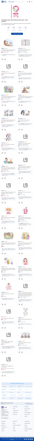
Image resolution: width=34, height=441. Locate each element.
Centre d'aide (15, 414)
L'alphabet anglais (27, 423)
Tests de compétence (28, 412)
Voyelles (26, 425)
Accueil (14, 408)
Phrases (14, 423)
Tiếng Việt (1, 436)
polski (31, 436)
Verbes (14, 428)
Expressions (3, 421)
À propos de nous (15, 410)
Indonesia (14, 436)
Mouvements (3, 398)
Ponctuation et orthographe (17, 425)
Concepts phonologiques (28, 428)
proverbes (2, 428)
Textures (27, 389)
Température (11, 392)
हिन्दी (3, 436)
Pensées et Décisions (28, 392)
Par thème (26, 410)
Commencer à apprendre (17, 33)
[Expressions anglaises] (18, 2)
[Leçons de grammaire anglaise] (16, 2)
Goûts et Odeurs (20, 389)
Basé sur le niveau (27, 408)
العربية (6, 436)
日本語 (24, 436)
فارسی (11, 436)
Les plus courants (27, 414)
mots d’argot (3, 423)
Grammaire (15, 421)
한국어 (29, 436)
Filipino (9, 436)
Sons (2, 392)
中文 (26, 436)
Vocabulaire (27, 406)
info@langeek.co (5, 418)
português (21, 436)
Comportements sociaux (13, 389)
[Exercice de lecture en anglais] (22, 2)
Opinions (19, 392)
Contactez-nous (15, 412)
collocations (3, 425)
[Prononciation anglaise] (20, 2)
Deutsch (18, 436)
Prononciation (27, 421)
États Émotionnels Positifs (29, 386)
